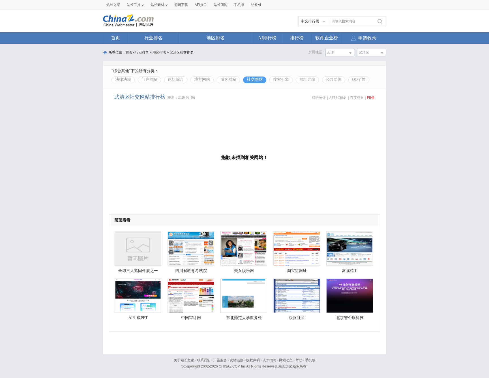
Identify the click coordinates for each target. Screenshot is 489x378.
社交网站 (255, 79)
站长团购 (220, 5)
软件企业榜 (326, 37)
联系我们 (204, 360)
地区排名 (216, 37)
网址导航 (307, 79)
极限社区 (297, 318)
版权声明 (253, 360)
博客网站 (228, 79)
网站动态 (286, 360)
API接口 (201, 5)
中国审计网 (191, 318)
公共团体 (334, 79)
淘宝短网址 (297, 271)
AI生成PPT (138, 318)
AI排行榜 (267, 37)
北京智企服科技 (350, 318)
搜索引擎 (281, 79)
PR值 (371, 98)
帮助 (298, 360)
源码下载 (181, 5)
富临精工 (350, 271)
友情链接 (236, 360)
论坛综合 (176, 79)
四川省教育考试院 (191, 271)
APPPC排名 (338, 98)
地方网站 (202, 79)
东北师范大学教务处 (244, 318)
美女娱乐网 (244, 271)
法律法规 (123, 79)
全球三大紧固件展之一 (138, 271)
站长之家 (113, 5)
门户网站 (149, 79)
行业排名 (153, 37)
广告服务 (220, 360)
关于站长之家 (184, 360)
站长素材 (157, 5)
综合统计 (319, 98)
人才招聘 (269, 360)
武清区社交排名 (182, 52)
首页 (115, 37)
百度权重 (357, 98)
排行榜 (297, 37)
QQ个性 (359, 79)
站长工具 (133, 5)
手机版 (310, 360)
